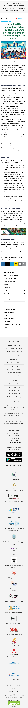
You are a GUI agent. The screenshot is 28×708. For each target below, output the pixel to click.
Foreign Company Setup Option (14, 348)
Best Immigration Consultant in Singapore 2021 (14, 543)
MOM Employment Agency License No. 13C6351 (14, 589)
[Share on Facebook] (3, 264)
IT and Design (7, 321)
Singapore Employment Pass (14, 372)
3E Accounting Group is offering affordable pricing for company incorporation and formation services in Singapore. (14, 422)
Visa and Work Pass (14, 366)
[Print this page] (20, 264)
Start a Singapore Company (11, 275)
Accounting (7, 287)
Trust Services (7, 327)
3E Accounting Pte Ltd (16, 698)
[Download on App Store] (14, 454)
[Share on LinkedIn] (12, 264)
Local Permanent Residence (14, 369)
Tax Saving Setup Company (14, 397)
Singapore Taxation (14, 384)
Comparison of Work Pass (14, 363)
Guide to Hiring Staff (14, 376)
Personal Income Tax (14, 390)
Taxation (6, 290)
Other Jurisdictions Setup (10, 309)
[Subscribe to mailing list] (16, 264)
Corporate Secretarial (9, 281)
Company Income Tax (14, 387)
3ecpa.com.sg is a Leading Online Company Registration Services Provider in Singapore (14, 407)
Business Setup (8, 303)
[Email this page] (24, 264)
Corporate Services (9, 272)
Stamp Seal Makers (9, 312)
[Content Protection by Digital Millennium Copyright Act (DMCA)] (14, 705)
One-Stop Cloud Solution (10, 306)
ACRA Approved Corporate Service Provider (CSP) (14, 566)
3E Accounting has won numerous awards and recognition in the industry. (14, 414)
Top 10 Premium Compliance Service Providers (14, 503)
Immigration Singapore (10, 278)
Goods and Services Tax (14, 393)
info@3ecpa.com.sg (14, 440)
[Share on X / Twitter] (7, 264)
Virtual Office (7, 284)
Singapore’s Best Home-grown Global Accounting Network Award (14, 529)
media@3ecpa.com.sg (15, 447)
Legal (5, 315)
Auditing (6, 297)
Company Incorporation (14, 345)
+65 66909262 (15, 438)
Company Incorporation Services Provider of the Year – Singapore (14, 516)
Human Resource (8, 293)
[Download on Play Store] (14, 460)
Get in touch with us (12, 251)
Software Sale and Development (12, 324)
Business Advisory (9, 300)
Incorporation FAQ (14, 355)
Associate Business (9, 318)
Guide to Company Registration (14, 351)
